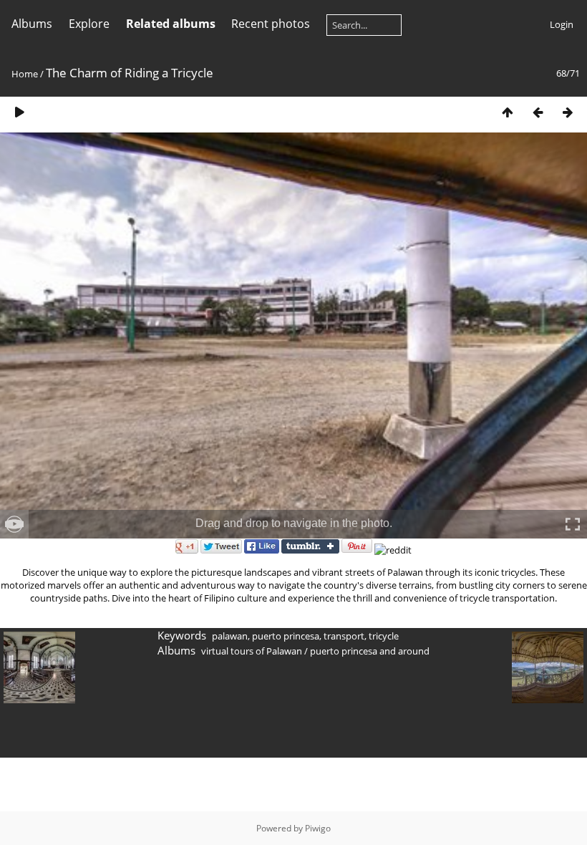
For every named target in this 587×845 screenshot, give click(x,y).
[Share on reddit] (393, 550)
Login (561, 24)
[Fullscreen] (572, 524)
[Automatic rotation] (14, 524)
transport (344, 635)
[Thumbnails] (508, 112)
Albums (31, 24)
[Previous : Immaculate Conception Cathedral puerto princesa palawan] (538, 112)
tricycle (384, 635)
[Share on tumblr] (310, 550)
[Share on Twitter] (221, 550)
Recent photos (270, 24)
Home (24, 73)
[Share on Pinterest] (356, 550)
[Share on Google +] (186, 550)
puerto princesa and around (370, 650)
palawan (230, 635)
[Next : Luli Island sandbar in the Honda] (568, 112)
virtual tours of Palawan (251, 650)
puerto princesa (285, 635)
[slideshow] (19, 112)
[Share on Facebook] (261, 550)
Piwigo (318, 828)
